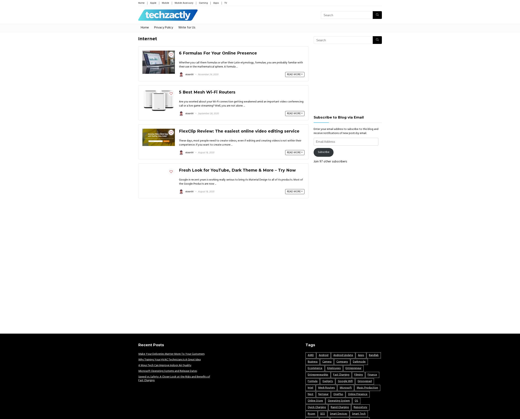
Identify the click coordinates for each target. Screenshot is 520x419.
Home (141, 3)
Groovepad (365, 381)
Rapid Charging (340, 407)
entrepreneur (353, 368)
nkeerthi (188, 75)
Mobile (165, 3)
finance (372, 374)
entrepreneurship (318, 374)
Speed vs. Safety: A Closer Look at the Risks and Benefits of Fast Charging (174, 378)
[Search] (377, 15)
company (342, 361)
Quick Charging (317, 407)
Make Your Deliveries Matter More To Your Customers (171, 354)
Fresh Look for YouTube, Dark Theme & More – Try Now (237, 170)
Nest (310, 394)
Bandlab (374, 355)
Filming (358, 374)
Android (323, 355)
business (312, 361)
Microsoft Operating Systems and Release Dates (167, 371)
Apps (216, 3)
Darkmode (359, 361)
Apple (153, 3)
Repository (360, 407)
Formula (312, 381)
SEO (322, 413)
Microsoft (346, 387)
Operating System (339, 400)
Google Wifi (345, 381)
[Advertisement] (348, 79)
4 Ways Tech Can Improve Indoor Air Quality (164, 365)
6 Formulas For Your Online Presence (218, 53)
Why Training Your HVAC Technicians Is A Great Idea (169, 359)
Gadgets (327, 381)
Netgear (323, 394)
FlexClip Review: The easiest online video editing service (239, 131)
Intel (310, 387)
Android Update (343, 355)
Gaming (203, 3)
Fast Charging (341, 374)
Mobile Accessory (184, 3)
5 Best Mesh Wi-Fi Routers (207, 92)
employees (334, 368)
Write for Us (186, 27)
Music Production (367, 387)
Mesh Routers (326, 387)
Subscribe (323, 152)
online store (315, 400)
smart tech (359, 413)
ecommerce (315, 368)
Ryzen (311, 413)
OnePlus (338, 394)
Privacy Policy (163, 27)
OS (356, 400)
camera (327, 361)
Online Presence (357, 394)
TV (225, 3)
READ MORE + (295, 74)
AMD (311, 355)
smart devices (338, 413)
